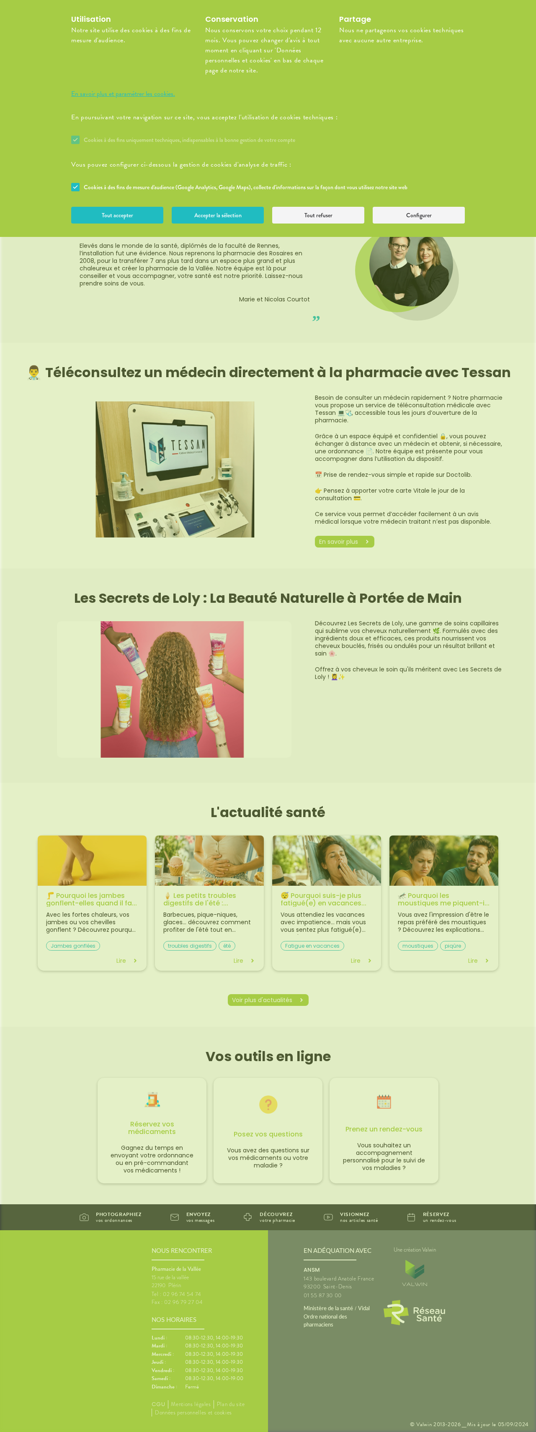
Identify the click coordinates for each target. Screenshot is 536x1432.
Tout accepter (117, 215)
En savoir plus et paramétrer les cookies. (123, 94)
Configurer (419, 215)
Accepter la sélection (218, 215)
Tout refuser (318, 215)
